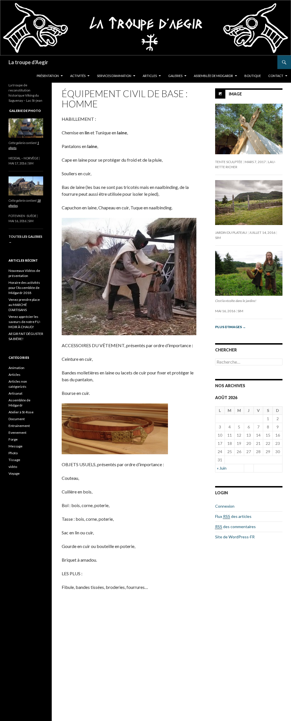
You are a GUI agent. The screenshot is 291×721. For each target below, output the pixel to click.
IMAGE (235, 93)
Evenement (17, 432)
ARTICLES (150, 76)
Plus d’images (230, 327)
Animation (16, 368)
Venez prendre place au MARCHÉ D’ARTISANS (24, 304)
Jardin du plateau (231, 232)
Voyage (14, 473)
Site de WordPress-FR (235, 536)
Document (17, 419)
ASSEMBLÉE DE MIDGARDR (213, 76)
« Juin (221, 468)
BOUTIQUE (252, 76)
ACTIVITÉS (78, 76)
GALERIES (175, 76)
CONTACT (275, 76)
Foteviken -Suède (22, 216)
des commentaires (235, 526)
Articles (14, 374)
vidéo (13, 466)
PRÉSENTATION (48, 76)
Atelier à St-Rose (21, 412)
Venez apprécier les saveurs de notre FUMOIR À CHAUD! (25, 321)
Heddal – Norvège (23, 158)
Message (15, 446)
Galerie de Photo (25, 110)
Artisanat (15, 393)
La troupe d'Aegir (28, 62)
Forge (13, 439)
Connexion (224, 506)
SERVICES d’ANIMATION (114, 76)
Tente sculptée (228, 162)
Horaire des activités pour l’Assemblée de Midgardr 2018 (24, 287)
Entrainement (19, 426)
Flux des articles (233, 516)
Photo (13, 453)
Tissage (14, 460)
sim (218, 238)
